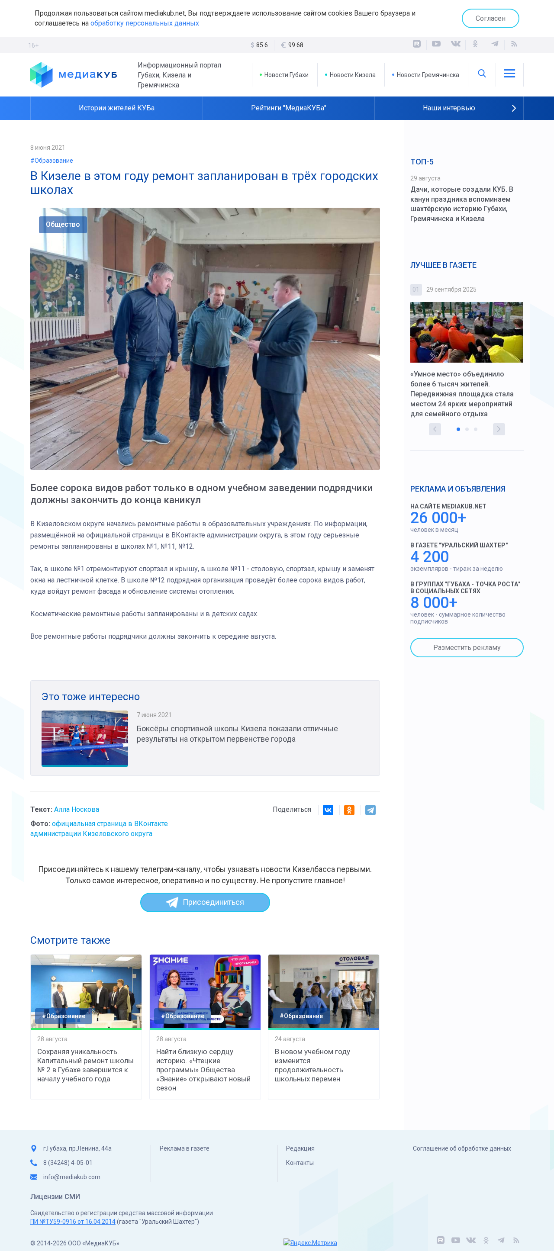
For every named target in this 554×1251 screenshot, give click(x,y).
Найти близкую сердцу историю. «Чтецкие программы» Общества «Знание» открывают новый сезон (203, 1069)
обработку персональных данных (144, 23)
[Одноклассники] (475, 45)
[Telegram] (370, 810)
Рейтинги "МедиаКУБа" (288, 108)
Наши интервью (449, 108)
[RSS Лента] (514, 45)
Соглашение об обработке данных (462, 1148)
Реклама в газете (184, 1148)
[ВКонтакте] (455, 45)
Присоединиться (213, 902)
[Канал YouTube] (436, 45)
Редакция (300, 1148)
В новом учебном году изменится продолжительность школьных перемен (312, 1065)
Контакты (300, 1162)
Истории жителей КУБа (117, 108)
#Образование (51, 160)
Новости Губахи (286, 74)
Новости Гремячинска (428, 74)
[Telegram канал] (494, 45)
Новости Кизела (353, 74)
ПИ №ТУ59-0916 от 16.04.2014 (73, 1221)
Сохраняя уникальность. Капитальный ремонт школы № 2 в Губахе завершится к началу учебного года (85, 1065)
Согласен (491, 18)
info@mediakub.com (71, 1177)
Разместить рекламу (467, 647)
